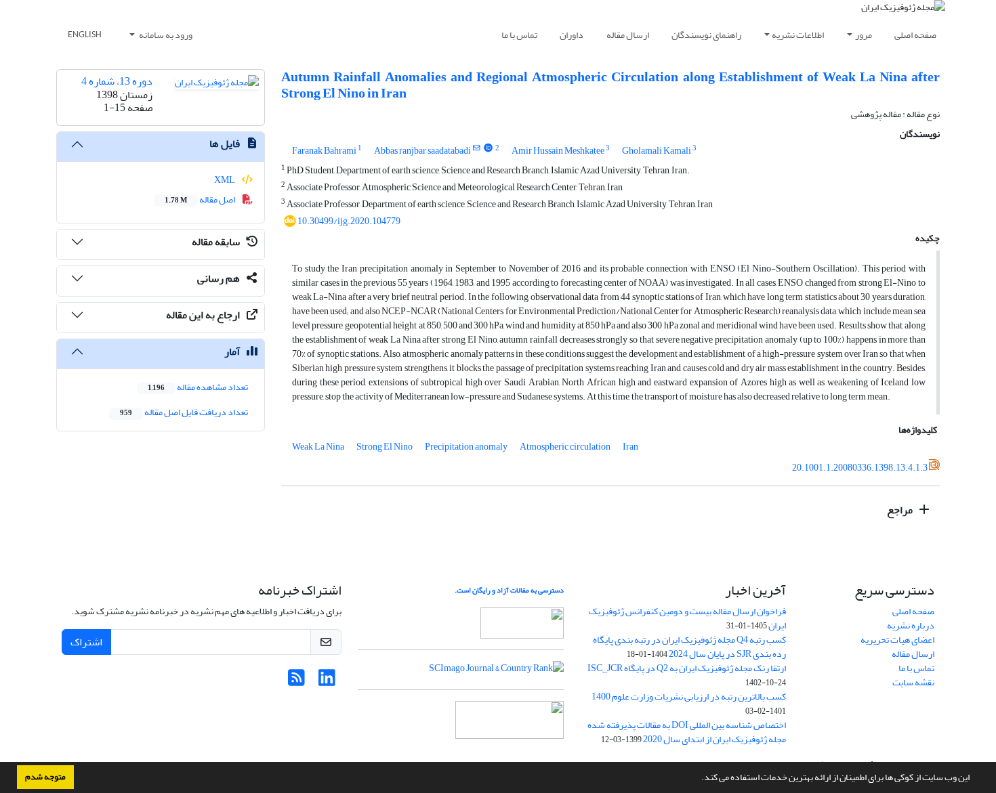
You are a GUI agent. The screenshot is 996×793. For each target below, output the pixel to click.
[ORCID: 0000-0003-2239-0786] (487, 148)
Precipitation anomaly (466, 446)
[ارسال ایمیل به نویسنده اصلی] (476, 148)
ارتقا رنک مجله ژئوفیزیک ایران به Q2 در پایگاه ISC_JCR (686, 668)
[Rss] (296, 681)
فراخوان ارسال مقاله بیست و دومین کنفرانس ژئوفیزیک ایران (687, 618)
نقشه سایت (913, 682)
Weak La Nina (318, 446)
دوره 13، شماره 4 (116, 81)
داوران (571, 35)
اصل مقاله (200, 199)
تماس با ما (519, 35)
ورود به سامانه (165, 35)
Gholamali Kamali (656, 151)
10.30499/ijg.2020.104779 (348, 221)
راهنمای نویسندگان (706, 35)
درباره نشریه (910, 625)
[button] (698, 779)
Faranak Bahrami (324, 151)
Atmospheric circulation (565, 446)
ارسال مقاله (627, 35)
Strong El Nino (384, 446)
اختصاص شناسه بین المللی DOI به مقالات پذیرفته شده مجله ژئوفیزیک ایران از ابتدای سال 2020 (686, 732)
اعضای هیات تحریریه (897, 639)
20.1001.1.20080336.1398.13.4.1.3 (860, 467)
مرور (863, 35)
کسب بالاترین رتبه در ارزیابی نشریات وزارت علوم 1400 (689, 696)
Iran (630, 446)
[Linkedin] (326, 681)
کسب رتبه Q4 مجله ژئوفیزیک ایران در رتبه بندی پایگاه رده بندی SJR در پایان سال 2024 (689, 646)
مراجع (901, 510)
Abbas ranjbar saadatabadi (422, 151)
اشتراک (86, 642)
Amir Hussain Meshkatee (558, 151)
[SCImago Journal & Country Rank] (496, 671)
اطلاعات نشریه (798, 35)
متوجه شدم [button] (45, 777)
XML (225, 180)
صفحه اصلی (915, 35)
